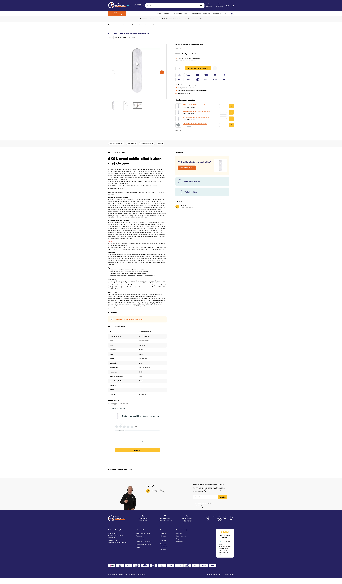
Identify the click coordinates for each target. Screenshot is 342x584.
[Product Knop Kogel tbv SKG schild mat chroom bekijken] (178, 125)
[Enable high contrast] (232, 14)
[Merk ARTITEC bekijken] (111, 37)
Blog (177, 539)
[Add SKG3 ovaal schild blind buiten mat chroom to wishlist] (215, 68)
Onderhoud (179, 542)
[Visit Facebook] (208, 519)
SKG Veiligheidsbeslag (133, 24)
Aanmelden (222, 497)
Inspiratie (186, 14)
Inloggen (163, 536)
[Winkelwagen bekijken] (233, 5)
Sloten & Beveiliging (120, 24)
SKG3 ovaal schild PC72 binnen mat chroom (196, 111)
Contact (226, 14)
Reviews (160, 143)
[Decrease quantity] (176, 68)
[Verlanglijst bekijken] (227, 5)
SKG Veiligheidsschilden (147, 24)
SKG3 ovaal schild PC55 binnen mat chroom (196, 105)
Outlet (159, 14)
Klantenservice (217, 14)
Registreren (163, 533)
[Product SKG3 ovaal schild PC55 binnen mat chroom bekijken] (178, 106)
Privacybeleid (229, 574)
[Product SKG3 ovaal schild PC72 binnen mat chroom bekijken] (178, 112)
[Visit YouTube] (225, 519)
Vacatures (163, 550)
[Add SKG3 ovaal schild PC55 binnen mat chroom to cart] (231, 106)
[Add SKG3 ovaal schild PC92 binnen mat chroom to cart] (231, 118)
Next (162, 72)
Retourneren (206, 14)
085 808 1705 (112, 541)
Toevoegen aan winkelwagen (197, 68)
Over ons (163, 544)
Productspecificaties (147, 143)
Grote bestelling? (177, 14)
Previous (113, 72)
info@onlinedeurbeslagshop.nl (117, 542)
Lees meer (178, 48)
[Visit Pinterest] (219, 519)
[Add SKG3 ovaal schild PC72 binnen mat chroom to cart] (231, 112)
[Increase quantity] (182, 68)
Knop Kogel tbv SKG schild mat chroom (195, 124)
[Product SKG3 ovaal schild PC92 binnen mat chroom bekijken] (178, 118)
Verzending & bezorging (143, 542)
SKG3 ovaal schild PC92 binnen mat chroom (196, 117)
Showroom (166, 14)
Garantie (138, 547)
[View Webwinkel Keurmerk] (111, 565)
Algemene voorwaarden (143, 545)
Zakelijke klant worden (143, 533)
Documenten (131, 143)
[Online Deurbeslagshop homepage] (117, 8)
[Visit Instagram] (231, 519)
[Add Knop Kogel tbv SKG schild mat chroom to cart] (231, 125)
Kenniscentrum (196, 14)
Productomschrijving (116, 143)
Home (111, 24)
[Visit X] (214, 519)
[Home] (108, 24)
